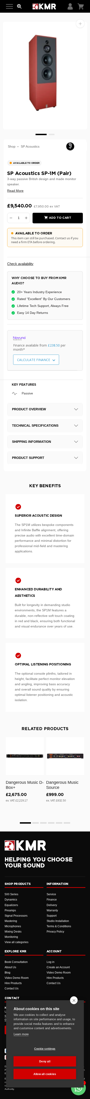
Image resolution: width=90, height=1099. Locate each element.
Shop (11, 146)
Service (51, 894)
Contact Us (11, 988)
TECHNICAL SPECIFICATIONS (35, 425)
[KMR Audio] (44, 6)
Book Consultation (16, 962)
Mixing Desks (13, 931)
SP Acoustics (30, 146)
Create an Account (58, 967)
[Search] (19, 6)
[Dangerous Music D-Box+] (25, 756)
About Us (10, 967)
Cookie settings (44, 1048)
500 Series (11, 894)
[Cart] (81, 6)
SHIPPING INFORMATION (31, 441)
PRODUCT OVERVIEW (29, 409)
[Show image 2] (51, 134)
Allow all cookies (44, 1074)
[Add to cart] (38, 770)
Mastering (11, 921)
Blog (7, 972)
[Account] (70, 6)
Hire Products (13, 983)
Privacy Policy (55, 931)
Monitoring (11, 937)
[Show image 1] (41, 134)
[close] (74, 1000)
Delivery (52, 905)
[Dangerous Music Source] (65, 756)
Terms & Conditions (59, 926)
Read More (15, 190)
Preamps (10, 910)
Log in (50, 962)
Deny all (44, 1061)
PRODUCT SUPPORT (28, 458)
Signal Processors (16, 915)
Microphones (13, 926)
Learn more (21, 1034)
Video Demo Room (17, 977)
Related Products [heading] (44, 729)
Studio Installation (58, 921)
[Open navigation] (9, 6)
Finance (52, 899)
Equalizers (11, 905)
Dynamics (11, 899)
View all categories (16, 942)
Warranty (52, 910)
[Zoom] (80, 24)
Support (52, 915)
